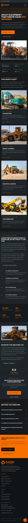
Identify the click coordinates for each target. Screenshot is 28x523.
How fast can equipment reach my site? (11, 409)
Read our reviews (14, 392)
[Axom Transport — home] (5, 5)
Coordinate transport (9, 363)
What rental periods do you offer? (10, 418)
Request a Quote (8, 32)
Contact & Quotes (5, 496)
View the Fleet (7, 36)
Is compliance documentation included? (12, 423)
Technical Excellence (5, 494)
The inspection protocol (10, 265)
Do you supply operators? (8, 414)
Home (2, 491)
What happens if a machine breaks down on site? (12, 428)
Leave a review (14, 397)
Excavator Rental (5, 476)
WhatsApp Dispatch (8, 453)
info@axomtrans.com (6, 512)
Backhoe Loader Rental (6, 481)
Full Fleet (3, 486)
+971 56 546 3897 (5, 1)
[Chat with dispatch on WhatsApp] (25, 520)
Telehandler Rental (5, 483)
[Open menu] (25, 5)
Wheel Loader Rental (5, 478)
